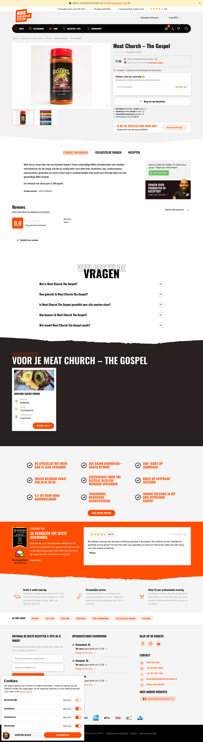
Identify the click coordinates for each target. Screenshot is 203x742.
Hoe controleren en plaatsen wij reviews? (31, 212)
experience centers (156, 63)
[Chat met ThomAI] (168, 189)
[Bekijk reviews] (158, 9)
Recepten (134, 152)
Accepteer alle (62, 735)
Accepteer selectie (23, 735)
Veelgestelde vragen (108, 152)
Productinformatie (75, 152)
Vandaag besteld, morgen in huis (131, 9)
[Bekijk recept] (34, 399)
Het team (50, 618)
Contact (35, 618)
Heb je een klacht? (155, 684)
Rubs (49, 38)
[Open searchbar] (186, 28)
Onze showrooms (101, 618)
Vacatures (81, 618)
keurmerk (128, 114)
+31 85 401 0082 (154, 668)
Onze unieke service (101, 513)
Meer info (67, 700)
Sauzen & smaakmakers (32, 38)
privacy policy (25, 691)
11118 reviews (176, 534)
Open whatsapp (160, 173)
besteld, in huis (128, 111)
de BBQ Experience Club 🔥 (117, 3)
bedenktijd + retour (130, 109)
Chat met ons (153, 662)
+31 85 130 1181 (154, 673)
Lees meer (35, 560)
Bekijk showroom (84, 653)
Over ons (65, 618)
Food (14, 38)
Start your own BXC (148, 733)
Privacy (133, 733)
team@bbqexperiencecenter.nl (161, 679)
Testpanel (146, 618)
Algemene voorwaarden (117, 733)
